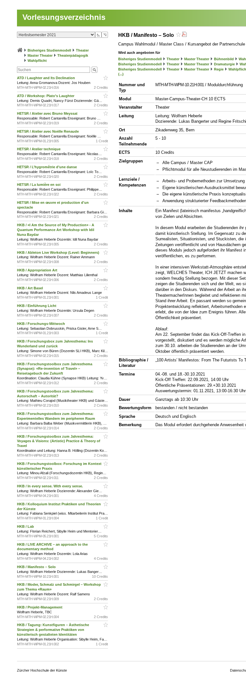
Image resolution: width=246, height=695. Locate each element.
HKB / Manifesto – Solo (37, 567)
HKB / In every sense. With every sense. (50, 486)
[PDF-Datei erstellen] (184, 35)
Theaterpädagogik (72, 55)
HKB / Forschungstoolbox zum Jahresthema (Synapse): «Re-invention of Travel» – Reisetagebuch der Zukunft (54, 369)
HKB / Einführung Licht (37, 306)
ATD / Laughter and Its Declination (46, 78)
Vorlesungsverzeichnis (63, 17)
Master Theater (40, 55)
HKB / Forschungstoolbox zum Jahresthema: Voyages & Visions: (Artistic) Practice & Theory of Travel (58, 441)
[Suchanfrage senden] (94, 70)
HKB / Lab (26, 526)
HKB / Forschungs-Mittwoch (41, 324)
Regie (219, 69)
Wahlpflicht (37, 60)
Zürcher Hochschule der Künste (42, 670)
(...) (121, 74)
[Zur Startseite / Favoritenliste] (20, 50)
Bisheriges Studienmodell (49, 50)
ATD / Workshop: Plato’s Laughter (46, 96)
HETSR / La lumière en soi (39, 184)
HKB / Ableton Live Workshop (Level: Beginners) (58, 252)
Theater (82, 50)
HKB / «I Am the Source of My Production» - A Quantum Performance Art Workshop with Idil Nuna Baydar (55, 229)
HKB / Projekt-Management (40, 607)
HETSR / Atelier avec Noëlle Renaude (48, 131)
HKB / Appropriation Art (37, 270)
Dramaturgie (224, 64)
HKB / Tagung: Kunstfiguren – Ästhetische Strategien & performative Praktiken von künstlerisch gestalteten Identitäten (53, 629)
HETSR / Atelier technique (39, 149)
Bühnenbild (224, 59)
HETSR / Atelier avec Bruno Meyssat (47, 113)
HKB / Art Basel (30, 288)
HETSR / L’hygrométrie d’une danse (47, 167)
